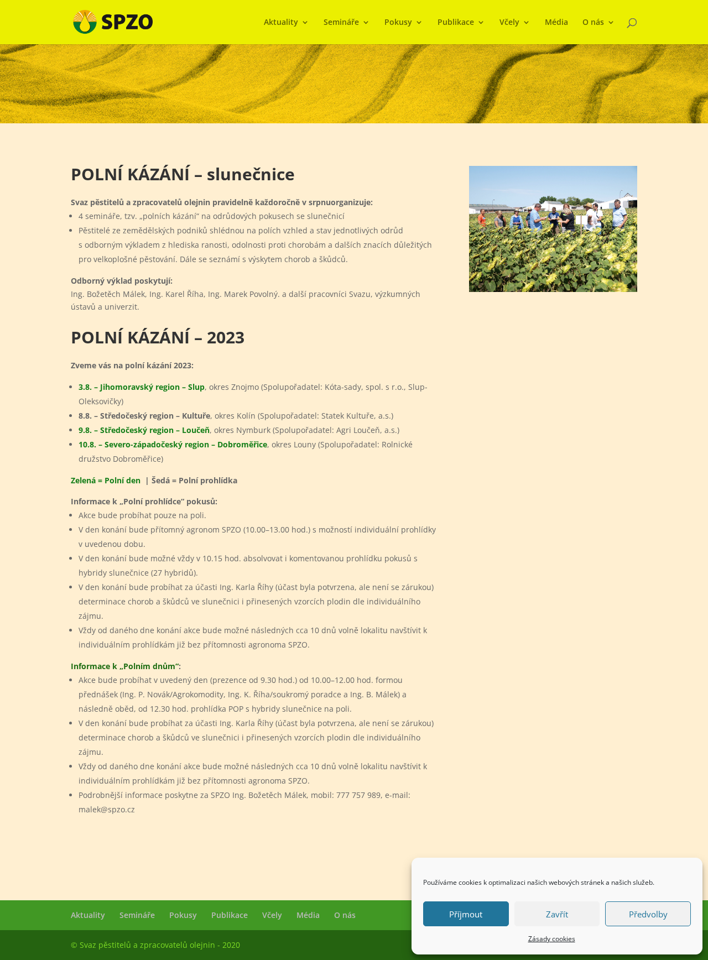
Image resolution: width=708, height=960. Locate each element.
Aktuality (281, 22)
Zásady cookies (551, 938)
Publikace (456, 22)
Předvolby (648, 914)
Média (556, 22)
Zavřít (557, 914)
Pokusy (398, 22)
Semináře (341, 22)
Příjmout (465, 914)
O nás (593, 22)
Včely (509, 22)
